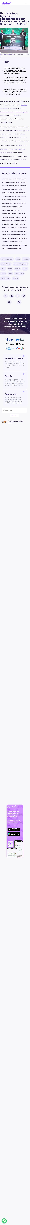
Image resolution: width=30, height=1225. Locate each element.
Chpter (2, 149)
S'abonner (14, 415)
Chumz (20, 145)
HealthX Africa (21, 149)
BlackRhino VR (4, 152)
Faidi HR (6, 149)
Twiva (15, 149)
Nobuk (25, 145)
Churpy (11, 149)
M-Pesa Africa (10, 112)
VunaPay (11, 152)
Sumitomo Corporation (22, 112)
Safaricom (3, 112)
